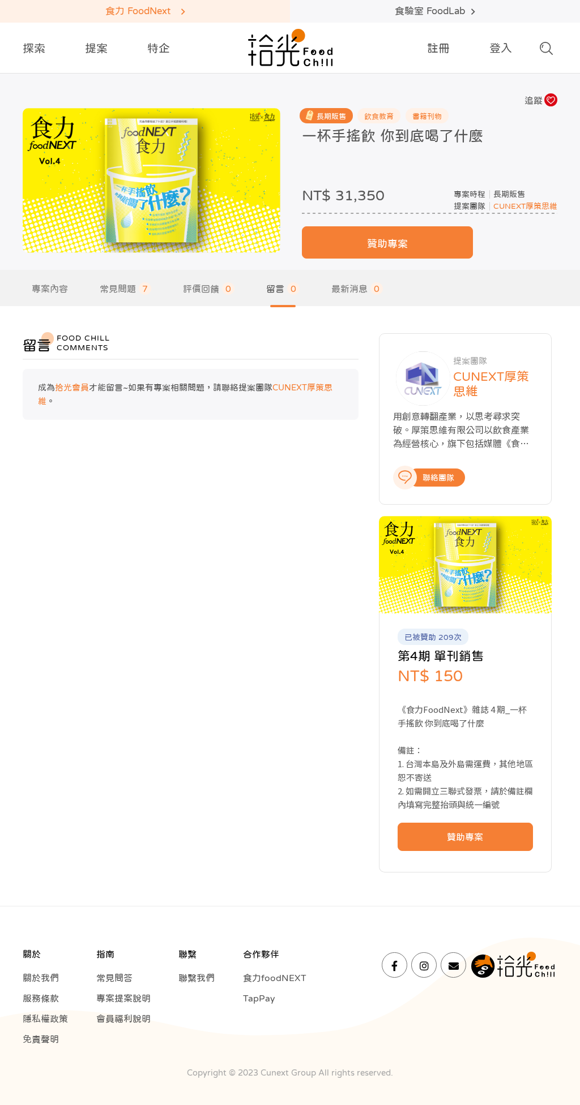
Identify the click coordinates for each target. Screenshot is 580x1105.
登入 (500, 48)
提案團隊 (469, 206)
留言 (281, 288)
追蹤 (533, 100)
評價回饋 (207, 288)
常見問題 (124, 288)
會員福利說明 (123, 1018)
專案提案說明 (123, 998)
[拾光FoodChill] (290, 48)
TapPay (259, 998)
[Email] (453, 965)
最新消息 (355, 288)
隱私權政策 (45, 1018)
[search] (546, 51)
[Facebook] (394, 965)
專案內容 (50, 288)
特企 (158, 48)
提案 (96, 48)
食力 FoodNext (137, 11)
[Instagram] (424, 965)
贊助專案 (387, 244)
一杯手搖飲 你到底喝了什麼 (392, 135)
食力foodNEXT (274, 977)
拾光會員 (72, 387)
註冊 (438, 48)
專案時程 (469, 194)
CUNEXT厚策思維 (525, 206)
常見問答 (114, 977)
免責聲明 (41, 1038)
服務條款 (41, 998)
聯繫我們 (196, 977)
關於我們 (41, 977)
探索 (34, 48)
